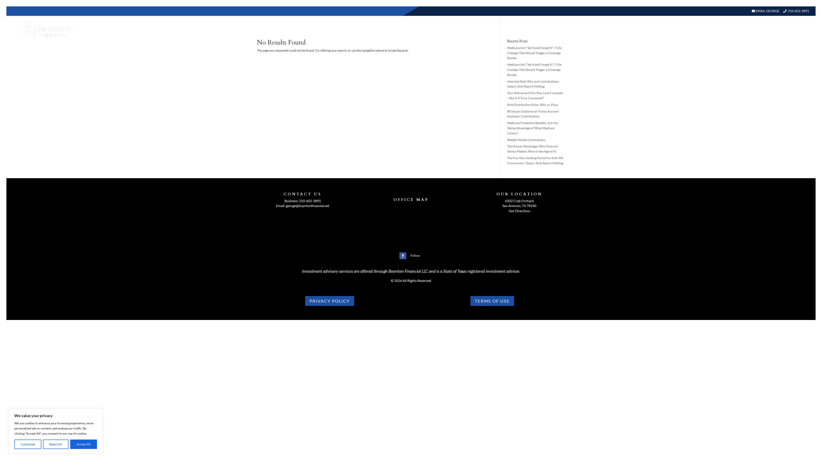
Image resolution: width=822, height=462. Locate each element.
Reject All (55, 444)
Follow (415, 255)
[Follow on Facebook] (402, 255)
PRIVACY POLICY (330, 301)
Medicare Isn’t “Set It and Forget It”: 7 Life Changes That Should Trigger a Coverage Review (534, 53)
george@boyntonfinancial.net (307, 206)
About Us (650, 29)
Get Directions (519, 211)
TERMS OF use (492, 301)
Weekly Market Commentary (526, 140)
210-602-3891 (798, 11)
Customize (28, 444)
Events (755, 29)
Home (631, 29)
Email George (767, 11)
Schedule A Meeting (787, 29)
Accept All (84, 444)
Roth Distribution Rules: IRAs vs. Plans (532, 105)
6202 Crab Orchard (519, 201)
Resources (709, 29)
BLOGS (734, 29)
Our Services (681, 29)
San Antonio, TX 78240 (519, 206)
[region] (56, 431)
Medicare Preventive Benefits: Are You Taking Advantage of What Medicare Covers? (532, 128)
